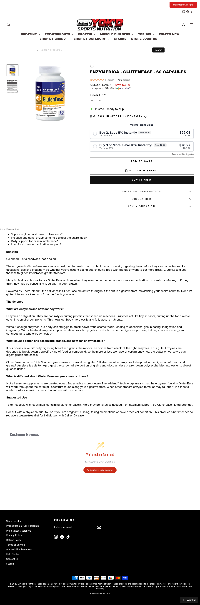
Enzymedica (9, 229)
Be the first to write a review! (100, 470)
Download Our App (183, 4)
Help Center (12, 554)
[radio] (141, 134)
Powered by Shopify (100, 593)
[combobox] (100, 50)
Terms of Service (15, 544)
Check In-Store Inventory (118, 116)
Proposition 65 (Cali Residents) (23, 525)
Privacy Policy (14, 535)
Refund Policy (13, 540)
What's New (169, 34)
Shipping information (141, 191)
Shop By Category (90, 38)
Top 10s (145, 34)
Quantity (98, 95)
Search (158, 50)
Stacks (120, 38)
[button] (92, 66)
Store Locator (144, 38)
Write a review (124, 80)
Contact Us (12, 559)
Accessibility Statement (19, 549)
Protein (85, 34)
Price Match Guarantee (18, 530)
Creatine (29, 34)
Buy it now (142, 180)
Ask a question (141, 206)
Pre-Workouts (58, 34)
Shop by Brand (53, 38)
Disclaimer (141, 199)
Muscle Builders (115, 34)
